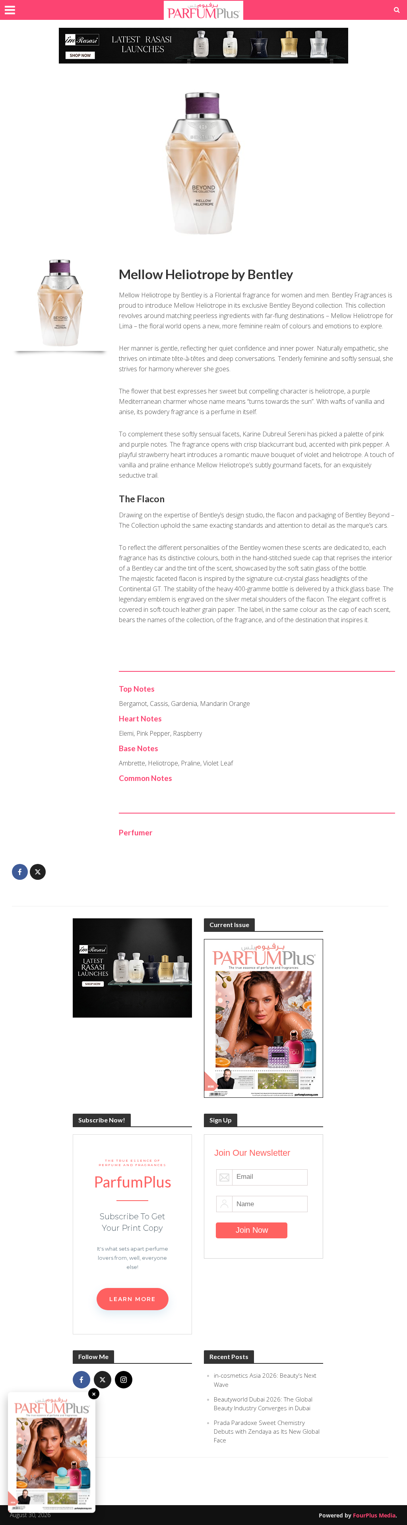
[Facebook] (81, 1379)
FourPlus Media (374, 1515)
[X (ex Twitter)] (102, 1379)
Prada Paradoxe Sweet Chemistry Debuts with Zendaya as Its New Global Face (267, 1431)
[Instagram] (123, 1379)
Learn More (132, 1299)
